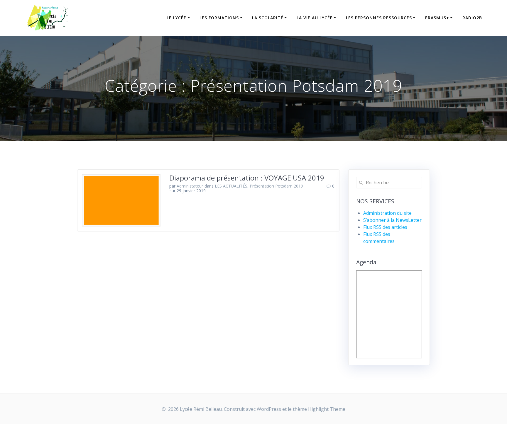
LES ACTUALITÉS (231, 186)
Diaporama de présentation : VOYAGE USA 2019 (246, 178)
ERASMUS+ (437, 18)
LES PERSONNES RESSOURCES (379, 18)
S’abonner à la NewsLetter (392, 220)
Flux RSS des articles (385, 227)
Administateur (190, 186)
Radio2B (472, 18)
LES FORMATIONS (219, 18)
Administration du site (387, 213)
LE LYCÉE (176, 18)
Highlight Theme (326, 409)
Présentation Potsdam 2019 (276, 186)
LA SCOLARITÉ (267, 18)
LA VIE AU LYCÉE (315, 18)
